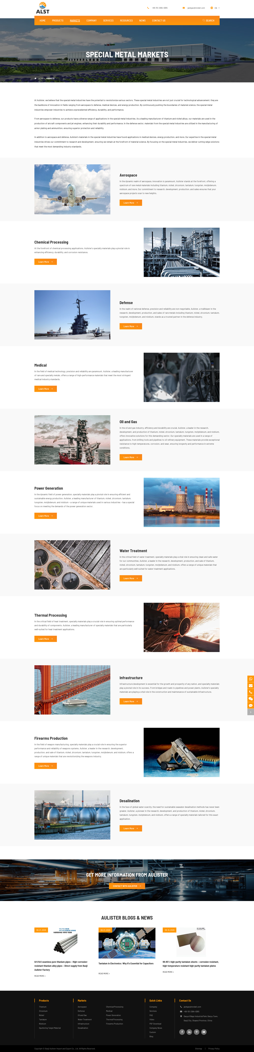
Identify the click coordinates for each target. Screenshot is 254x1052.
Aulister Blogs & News (127, 918)
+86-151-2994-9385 (159, 7)
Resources (126, 20)
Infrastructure (131, 677)
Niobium (42, 1023)
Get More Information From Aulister (127, 875)
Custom (152, 1032)
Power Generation (48, 488)
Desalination (130, 801)
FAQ (151, 1015)
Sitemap (198, 1048)
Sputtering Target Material (50, 1028)
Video (151, 1019)
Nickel (41, 1015)
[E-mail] (250, 685)
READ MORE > (40, 976)
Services (108, 20)
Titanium (42, 1006)
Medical (40, 365)
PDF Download (155, 1023)
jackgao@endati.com (196, 7)
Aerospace (128, 175)
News (142, 20)
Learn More (131, 202)
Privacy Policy (214, 1048)
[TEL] (250, 692)
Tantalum (43, 1019)
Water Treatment (133, 550)
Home (43, 20)
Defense (126, 302)
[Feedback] (250, 705)
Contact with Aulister (127, 885)
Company (92, 20)
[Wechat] (250, 698)
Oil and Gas (128, 421)
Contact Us (158, 20)
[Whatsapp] (250, 679)
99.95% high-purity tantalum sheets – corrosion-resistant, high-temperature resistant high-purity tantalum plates (191, 963)
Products (57, 20)
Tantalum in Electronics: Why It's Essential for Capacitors (126, 963)
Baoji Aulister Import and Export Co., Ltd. (62, 1048)
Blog (151, 1036)
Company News (155, 1028)
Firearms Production (51, 738)
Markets (75, 20)
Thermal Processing (50, 615)
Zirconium (43, 1011)
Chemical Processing (51, 242)
